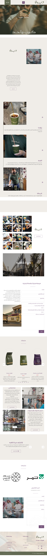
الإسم (43, 289)
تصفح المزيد (38, 236)
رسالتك (42, 509)
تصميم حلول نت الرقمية (7, 553)
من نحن (13, 88)
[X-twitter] (38, 546)
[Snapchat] (42, 546)
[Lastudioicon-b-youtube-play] (42, 548)
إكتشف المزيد (11, 407)
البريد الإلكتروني (41, 293)
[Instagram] (38, 548)
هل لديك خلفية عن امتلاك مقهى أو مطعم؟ (36, 309)
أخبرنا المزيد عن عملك (40, 314)
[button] (8, 2)
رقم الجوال (42, 298)
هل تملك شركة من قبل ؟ (39, 305)
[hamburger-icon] (23, 2)
